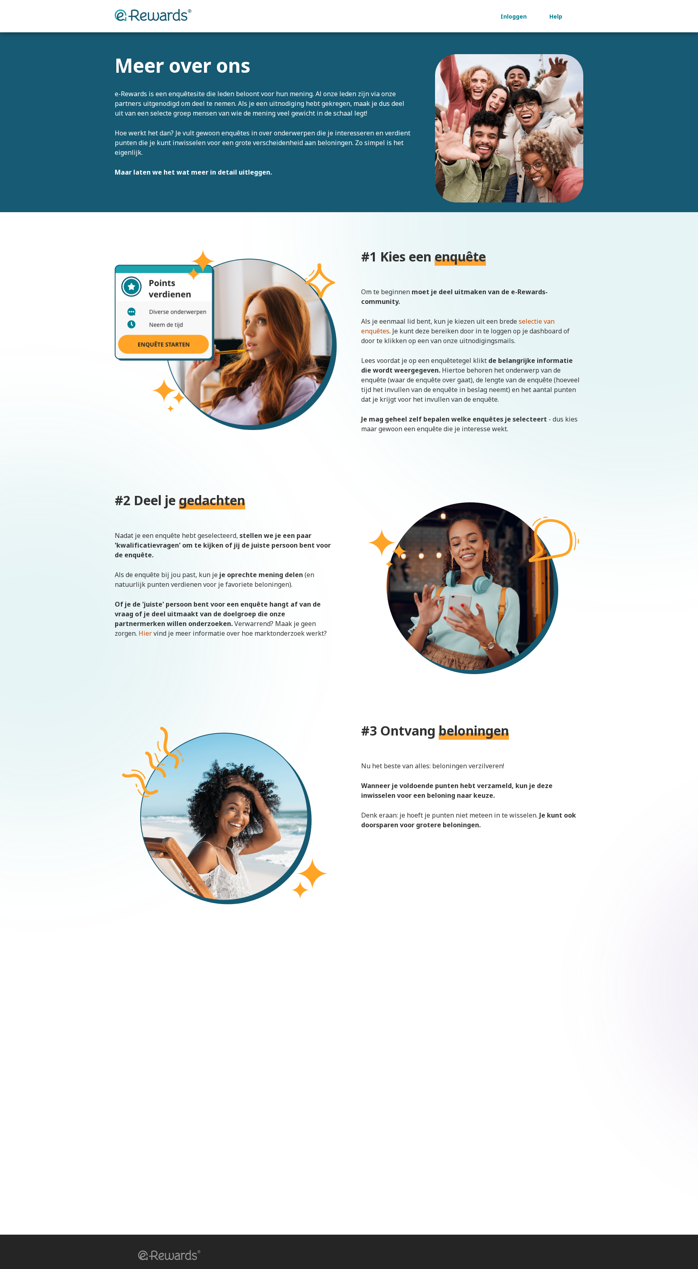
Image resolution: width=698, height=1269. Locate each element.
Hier (145, 633)
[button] (166, 1256)
